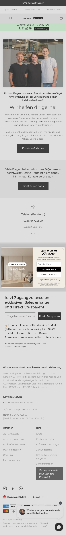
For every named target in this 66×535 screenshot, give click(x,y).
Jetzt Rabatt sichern (49, 269)
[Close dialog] (63, 249)
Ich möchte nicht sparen (49, 275)
